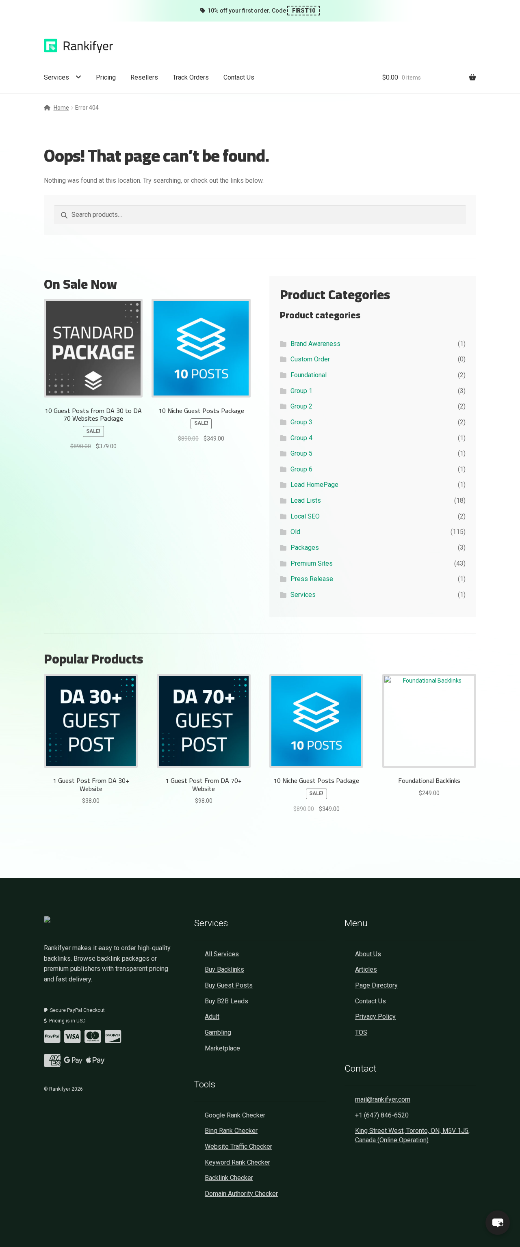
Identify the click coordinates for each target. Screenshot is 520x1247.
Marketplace (222, 1048)
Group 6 (301, 469)
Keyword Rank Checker (237, 1162)
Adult (212, 1016)
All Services (222, 954)
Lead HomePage (314, 484)
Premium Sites (311, 563)
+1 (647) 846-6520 (382, 1115)
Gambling (218, 1032)
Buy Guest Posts (229, 985)
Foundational (308, 375)
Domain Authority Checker (241, 1193)
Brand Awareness (315, 344)
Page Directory (376, 985)
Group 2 (301, 406)
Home (61, 107)
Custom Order (310, 359)
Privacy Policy (375, 1016)
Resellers (144, 77)
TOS (361, 1032)
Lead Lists (305, 500)
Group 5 (301, 453)
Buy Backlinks (224, 969)
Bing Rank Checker (231, 1131)
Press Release (311, 579)
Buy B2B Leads (226, 1001)
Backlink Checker (229, 1178)
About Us (368, 954)
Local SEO (305, 516)
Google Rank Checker (235, 1115)
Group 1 (301, 391)
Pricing (106, 77)
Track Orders (191, 77)
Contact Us (238, 77)
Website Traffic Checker (238, 1146)
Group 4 (301, 438)
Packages (304, 547)
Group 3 (301, 422)
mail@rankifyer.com (382, 1099)
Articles (366, 969)
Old (295, 532)
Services (56, 77)
